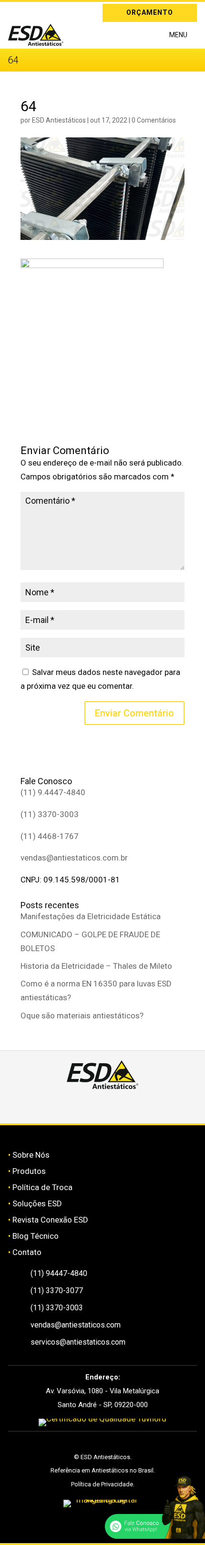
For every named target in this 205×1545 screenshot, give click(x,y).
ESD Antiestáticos (59, 120)
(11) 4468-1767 (49, 836)
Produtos (29, 1171)
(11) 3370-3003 (49, 814)
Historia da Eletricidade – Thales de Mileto (96, 966)
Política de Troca (42, 1187)
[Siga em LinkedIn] (29, 11)
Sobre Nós (31, 1155)
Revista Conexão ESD (50, 1219)
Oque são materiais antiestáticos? (82, 1015)
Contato (26, 1252)
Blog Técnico (35, 1236)
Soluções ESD (37, 1203)
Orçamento (149, 12)
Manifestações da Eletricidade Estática (90, 916)
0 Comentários (154, 120)
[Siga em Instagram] (15, 11)
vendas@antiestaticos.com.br (74, 857)
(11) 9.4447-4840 (52, 792)
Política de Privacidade (102, 1484)
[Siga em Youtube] (136, 1106)
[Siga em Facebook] (91, 1106)
